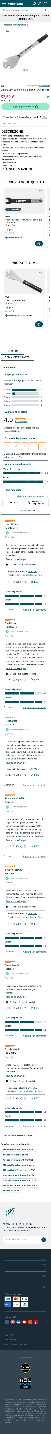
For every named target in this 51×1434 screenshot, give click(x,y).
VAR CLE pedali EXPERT (15, 300)
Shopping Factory (25, 117)
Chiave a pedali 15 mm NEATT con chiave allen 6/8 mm (23, 221)
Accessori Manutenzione (15, 1154)
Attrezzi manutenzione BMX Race (20, 1185)
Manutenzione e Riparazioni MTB (19, 1180)
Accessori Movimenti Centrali (18, 1160)
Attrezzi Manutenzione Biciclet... (19, 1149)
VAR (2, 85)
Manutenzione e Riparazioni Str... (19, 1175)
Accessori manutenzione (15, 25)
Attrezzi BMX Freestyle (14, 1170)
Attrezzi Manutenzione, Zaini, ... (19, 1165)
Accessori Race (11, 1190)
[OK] (43, 1239)
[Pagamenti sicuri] (16, 1302)
